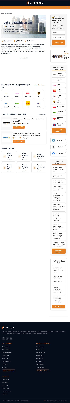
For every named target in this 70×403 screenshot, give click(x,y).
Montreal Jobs (40, 349)
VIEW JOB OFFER (19, 127)
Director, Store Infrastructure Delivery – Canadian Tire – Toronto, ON (59, 207)
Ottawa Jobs (39, 358)
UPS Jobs (4, 364)
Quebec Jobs (40, 367)
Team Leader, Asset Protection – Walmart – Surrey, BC (58, 188)
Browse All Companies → (59, 130)
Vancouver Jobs (40, 352)
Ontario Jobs (39, 364)
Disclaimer (5, 394)
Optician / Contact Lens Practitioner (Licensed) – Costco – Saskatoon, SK (59, 236)
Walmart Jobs (5, 349)
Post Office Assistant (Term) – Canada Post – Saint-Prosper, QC (59, 244)
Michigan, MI (25, 123)
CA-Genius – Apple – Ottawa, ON (58, 175)
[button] (35, 7)
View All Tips (58, 306)
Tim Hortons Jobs (6, 352)
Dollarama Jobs (6, 361)
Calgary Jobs (39, 355)
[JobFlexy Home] (35, 2)
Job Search (5, 382)
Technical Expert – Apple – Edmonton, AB (58, 169)
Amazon (16, 123)
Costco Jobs (5, 355)
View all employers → (40, 85)
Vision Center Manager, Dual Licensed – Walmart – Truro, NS (58, 227)
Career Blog (5, 379)
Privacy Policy (6, 388)
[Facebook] (11, 338)
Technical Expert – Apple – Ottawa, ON (58, 181)
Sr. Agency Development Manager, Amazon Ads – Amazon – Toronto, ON (57, 217)
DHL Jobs (4, 367)
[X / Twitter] (7, 338)
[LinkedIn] (3, 338)
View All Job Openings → (58, 251)
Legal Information (7, 391)
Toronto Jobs (39, 347)
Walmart (16, 138)
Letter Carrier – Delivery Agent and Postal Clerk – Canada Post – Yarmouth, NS (58, 197)
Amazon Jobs (5, 347)
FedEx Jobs (5, 358)
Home (2, 13)
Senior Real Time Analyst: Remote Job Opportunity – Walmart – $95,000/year (26, 134)
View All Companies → (9, 370)
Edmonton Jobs (40, 361)
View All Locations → (42, 370)
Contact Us (5, 385)
